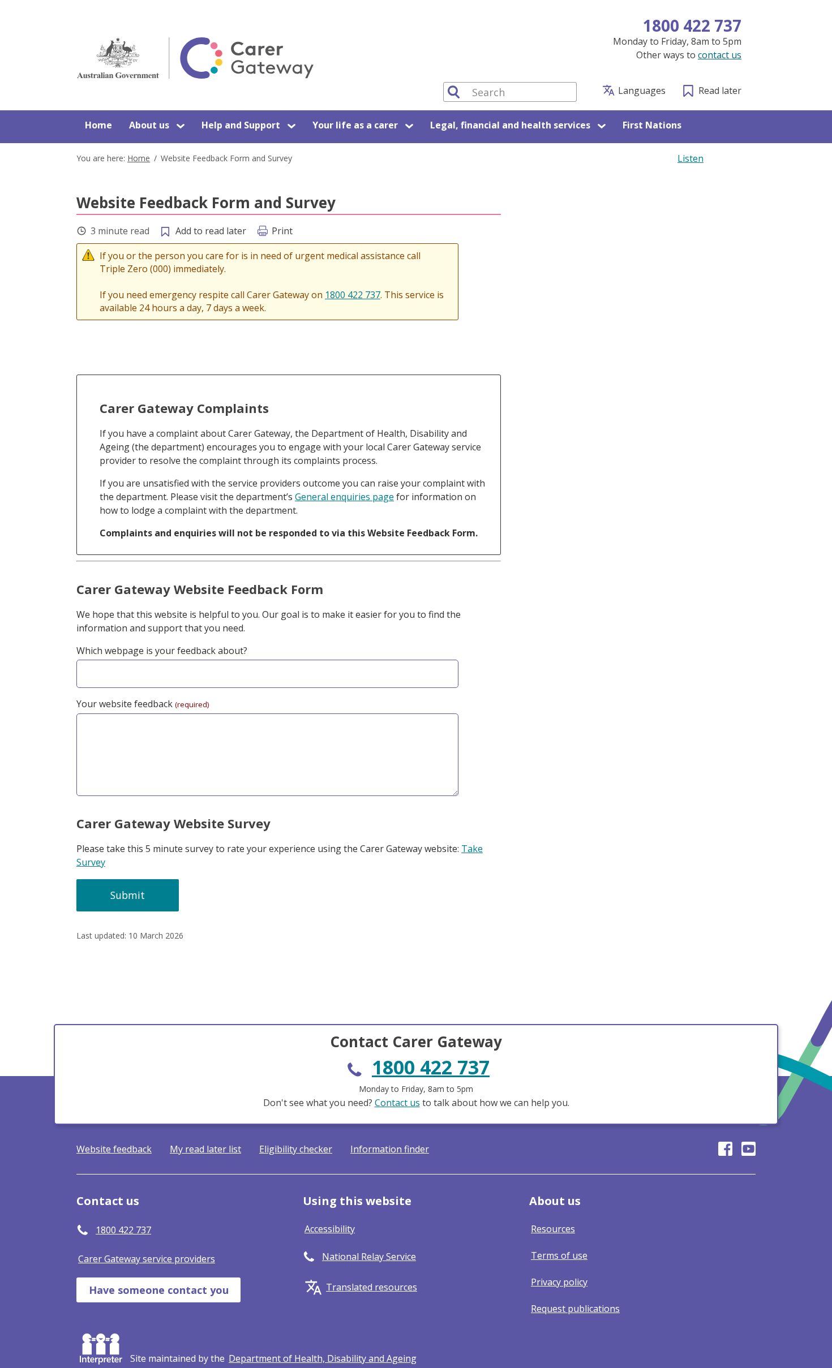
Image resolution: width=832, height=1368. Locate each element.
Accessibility (330, 1229)
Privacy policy (559, 1282)
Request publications (575, 1308)
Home (98, 125)
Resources (553, 1229)
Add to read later (210, 231)
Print (282, 231)
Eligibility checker (295, 1149)
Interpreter (103, 1346)
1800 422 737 (692, 25)
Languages (642, 90)
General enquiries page (344, 497)
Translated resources (371, 1287)
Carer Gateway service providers (146, 1259)
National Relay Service (369, 1256)
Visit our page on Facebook (725, 1149)
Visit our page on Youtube (748, 1149)
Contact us (397, 1102)
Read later (719, 90)
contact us (719, 55)
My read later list (205, 1149)
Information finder (389, 1149)
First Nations (652, 125)
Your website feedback (142, 704)
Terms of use (559, 1255)
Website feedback (114, 1149)
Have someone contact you (159, 1290)
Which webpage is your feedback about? (161, 650)
